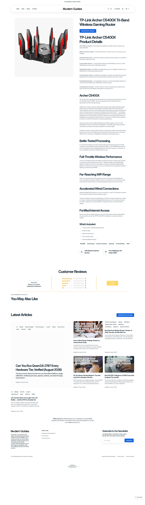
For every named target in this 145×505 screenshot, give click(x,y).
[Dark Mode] (110, 8)
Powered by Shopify (27, 456)
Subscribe (129, 440)
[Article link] (41, 354)
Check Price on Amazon (87, 31)
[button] (117, 8)
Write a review (112, 283)
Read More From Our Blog (125, 315)
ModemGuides (18, 456)
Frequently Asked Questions (48, 433)
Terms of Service (46, 438)
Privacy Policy (45, 435)
